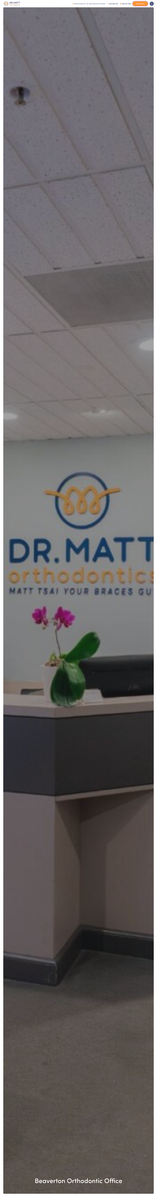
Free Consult (140, 3)
